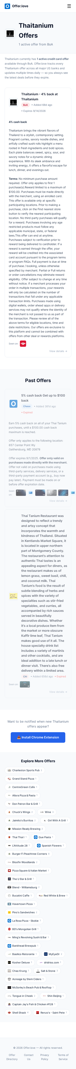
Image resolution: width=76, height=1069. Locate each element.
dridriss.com (52, 962)
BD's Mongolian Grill (25, 929)
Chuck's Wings (22, 812)
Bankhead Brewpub (25, 945)
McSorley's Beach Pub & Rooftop (33, 987)
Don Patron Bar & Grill (26, 803)
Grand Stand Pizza (24, 778)
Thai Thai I (19, 837)
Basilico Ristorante (24, 954)
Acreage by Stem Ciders (27, 979)
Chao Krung (20, 970)
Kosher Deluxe (22, 962)
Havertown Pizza (23, 903)
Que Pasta (46, 837)
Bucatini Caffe (22, 895)
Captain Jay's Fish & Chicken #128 (33, 1004)
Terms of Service (63, 1057)
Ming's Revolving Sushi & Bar (30, 937)
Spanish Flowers (53, 845)
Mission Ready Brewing (27, 828)
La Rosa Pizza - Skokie (26, 920)
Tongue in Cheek (23, 995)
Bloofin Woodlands (24, 862)
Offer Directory (12, 1057)
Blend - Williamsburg (26, 887)
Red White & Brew (55, 895)
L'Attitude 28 (21, 845)
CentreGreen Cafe (24, 787)
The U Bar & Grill (23, 878)
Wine (49, 812)
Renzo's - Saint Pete (54, 1012)
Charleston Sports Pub (27, 770)
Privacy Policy (44, 1057)
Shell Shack (20, 1012)
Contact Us (29, 1057)
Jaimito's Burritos (24, 820)
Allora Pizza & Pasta (24, 795)
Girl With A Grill (58, 820)
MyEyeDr (55, 954)
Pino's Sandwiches (24, 912)
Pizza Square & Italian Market (30, 870)
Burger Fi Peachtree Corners (30, 853)
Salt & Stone (49, 970)
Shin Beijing (55, 995)
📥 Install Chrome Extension (38, 737)
